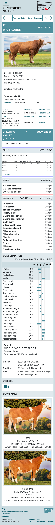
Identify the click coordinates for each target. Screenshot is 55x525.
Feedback (5, 516)
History (23, 18)
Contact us (32, 520)
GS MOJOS (6, 109)
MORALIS (27, 109)
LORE (4, 116)
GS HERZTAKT (29, 116)
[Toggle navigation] (6, 3)
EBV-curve (6, 174)
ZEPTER (42, 122)
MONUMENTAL (44, 109)
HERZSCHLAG (44, 113)
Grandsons (38, 18)
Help (3, 509)
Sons (30, 18)
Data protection (41, 520)
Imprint (50, 522)
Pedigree (16, 18)
